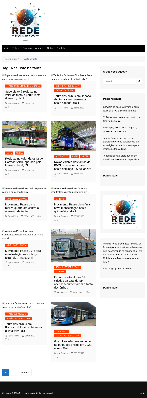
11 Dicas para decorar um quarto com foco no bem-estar (122, 119)
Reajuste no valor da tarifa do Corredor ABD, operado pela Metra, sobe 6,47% (24, 162)
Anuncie (39, 48)
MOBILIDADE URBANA (17, 199)
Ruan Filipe (13, 216)
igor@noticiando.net (121, 268)
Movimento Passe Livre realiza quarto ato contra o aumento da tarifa (22, 208)
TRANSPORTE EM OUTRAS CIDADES (23, 86)
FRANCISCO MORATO (16, 314)
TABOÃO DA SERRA (64, 90)
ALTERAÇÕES (62, 156)
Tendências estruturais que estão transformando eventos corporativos (121, 158)
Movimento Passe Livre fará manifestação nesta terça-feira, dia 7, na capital (23, 254)
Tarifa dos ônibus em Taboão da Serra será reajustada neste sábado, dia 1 (72, 99)
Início (6, 48)
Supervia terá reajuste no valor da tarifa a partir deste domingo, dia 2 (22, 95)
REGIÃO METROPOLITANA (67, 86)
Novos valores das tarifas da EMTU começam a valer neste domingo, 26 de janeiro (72, 165)
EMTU (9, 153)
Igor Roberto (13, 103)
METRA (19, 153)
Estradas (27, 48)
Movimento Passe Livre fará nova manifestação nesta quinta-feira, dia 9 (72, 208)
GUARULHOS (61, 331)
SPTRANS (60, 199)
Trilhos (15, 48)
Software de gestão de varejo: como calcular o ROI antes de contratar (121, 109)
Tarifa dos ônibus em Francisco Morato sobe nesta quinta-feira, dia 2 (23, 327)
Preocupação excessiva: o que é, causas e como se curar (120, 129)
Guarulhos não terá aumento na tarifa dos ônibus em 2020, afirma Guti (73, 345)
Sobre (50, 48)
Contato (61, 48)
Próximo (25, 372)
